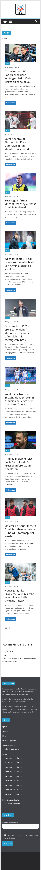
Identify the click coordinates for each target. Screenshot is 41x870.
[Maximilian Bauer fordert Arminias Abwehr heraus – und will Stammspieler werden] (21, 507)
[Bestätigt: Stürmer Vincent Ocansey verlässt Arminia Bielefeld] (21, 182)
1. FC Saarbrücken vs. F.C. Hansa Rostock (19, 659)
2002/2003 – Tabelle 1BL (13, 790)
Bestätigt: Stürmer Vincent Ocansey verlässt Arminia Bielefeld (20, 204)
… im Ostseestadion (12, 749)
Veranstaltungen (8, 745)
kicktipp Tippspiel (9, 741)
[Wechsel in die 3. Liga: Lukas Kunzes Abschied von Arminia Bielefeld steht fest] (21, 240)
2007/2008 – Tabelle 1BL (13, 767)
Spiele (4, 727)
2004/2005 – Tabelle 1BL (13, 781)
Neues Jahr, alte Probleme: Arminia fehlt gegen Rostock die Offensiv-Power (19, 596)
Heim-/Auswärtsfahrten (11, 800)
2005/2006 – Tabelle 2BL (13, 776)
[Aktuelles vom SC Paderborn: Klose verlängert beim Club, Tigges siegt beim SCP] (21, 53)
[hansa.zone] (5, 21)
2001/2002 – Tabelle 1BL (13, 794)
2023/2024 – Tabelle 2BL (13, 758)
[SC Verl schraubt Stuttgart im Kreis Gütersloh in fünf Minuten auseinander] (21, 120)
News (4, 736)
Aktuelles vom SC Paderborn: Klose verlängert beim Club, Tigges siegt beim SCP (18, 77)
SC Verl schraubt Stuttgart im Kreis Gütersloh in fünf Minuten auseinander (18, 144)
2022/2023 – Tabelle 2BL (13, 763)
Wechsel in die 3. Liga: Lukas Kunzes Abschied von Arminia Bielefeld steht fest (19, 264)
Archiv (4, 754)
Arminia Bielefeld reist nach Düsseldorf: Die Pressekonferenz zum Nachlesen (18, 464)
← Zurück (6, 628)
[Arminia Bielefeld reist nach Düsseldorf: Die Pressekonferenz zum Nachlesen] (21, 440)
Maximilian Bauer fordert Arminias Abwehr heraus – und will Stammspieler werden (20, 531)
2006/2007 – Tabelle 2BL (13, 772)
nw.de (7, 63)
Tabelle (5, 731)
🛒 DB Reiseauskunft (12, 804)
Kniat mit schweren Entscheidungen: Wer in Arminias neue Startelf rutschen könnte (19, 399)
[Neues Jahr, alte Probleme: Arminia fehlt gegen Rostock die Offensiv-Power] (21, 572)
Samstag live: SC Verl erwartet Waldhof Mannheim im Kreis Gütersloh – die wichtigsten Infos (17, 333)
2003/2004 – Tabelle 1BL (13, 785)
